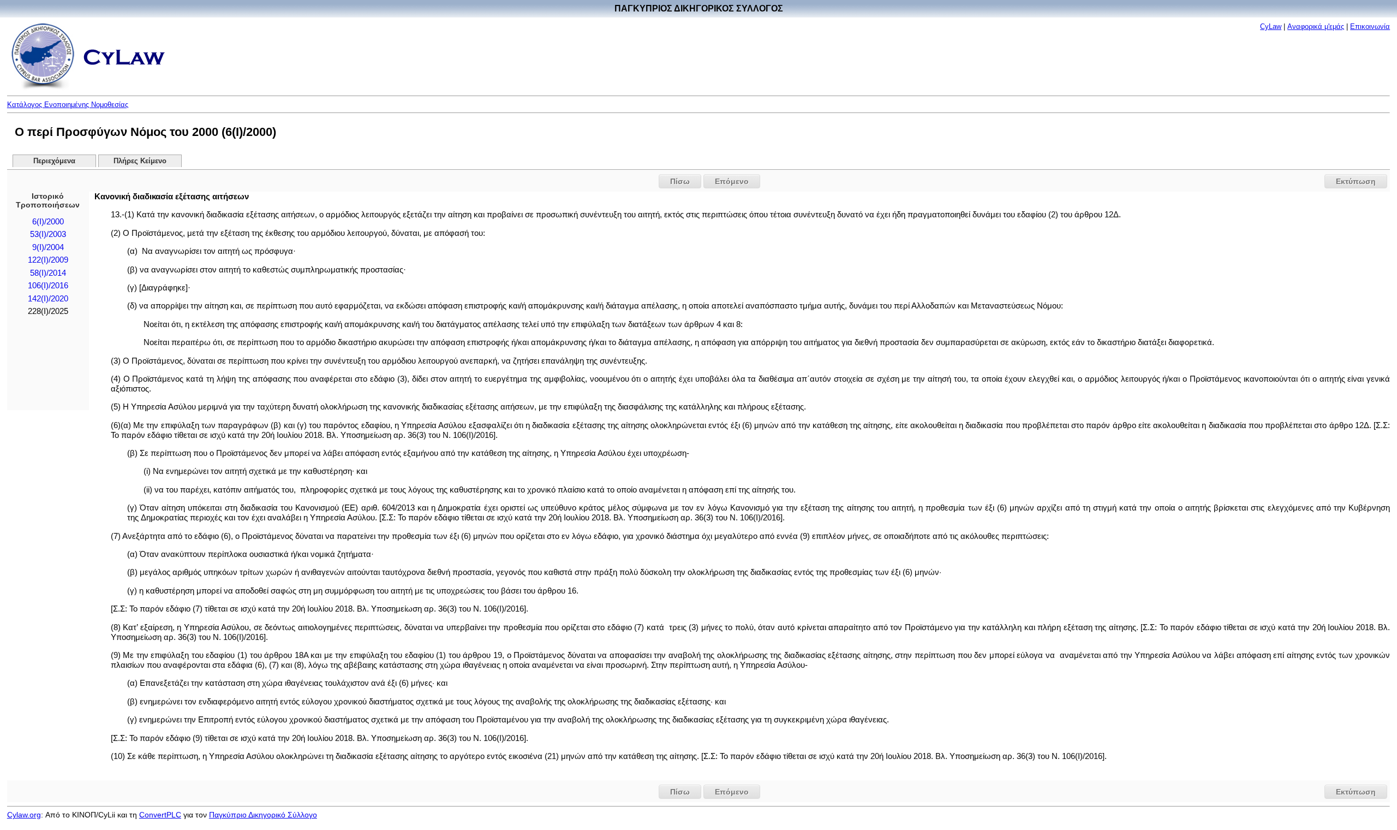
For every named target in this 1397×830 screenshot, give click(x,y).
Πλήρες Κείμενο (140, 161)
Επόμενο (732, 181)
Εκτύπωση (1356, 181)
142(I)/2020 (48, 298)
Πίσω (680, 181)
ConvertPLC (160, 814)
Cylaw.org (24, 814)
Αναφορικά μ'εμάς (1315, 26)
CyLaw (1270, 26)
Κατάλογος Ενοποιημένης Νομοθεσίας (67, 104)
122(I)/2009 (48, 260)
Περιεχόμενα (54, 161)
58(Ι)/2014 (48, 273)
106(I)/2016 (48, 285)
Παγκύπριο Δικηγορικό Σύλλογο (263, 814)
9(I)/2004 (48, 247)
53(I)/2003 (48, 234)
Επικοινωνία (1370, 26)
